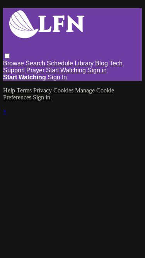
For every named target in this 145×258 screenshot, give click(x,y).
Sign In (57, 77)
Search (36, 63)
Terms (25, 90)
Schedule (60, 63)
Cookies (64, 90)
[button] (7, 55)
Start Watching (66, 70)
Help (10, 90)
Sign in (97, 70)
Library (84, 63)
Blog (101, 63)
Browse (14, 63)
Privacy (43, 90)
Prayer (35, 70)
